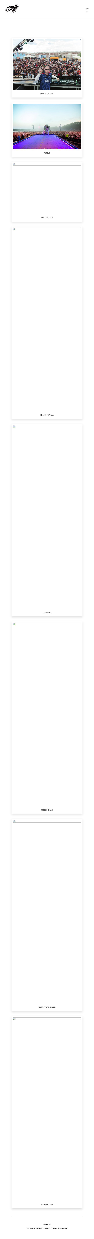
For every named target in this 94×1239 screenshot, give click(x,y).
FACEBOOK (39, 1228)
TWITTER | (47, 1228)
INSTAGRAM (31, 1228)
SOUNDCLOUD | (55, 1228)
